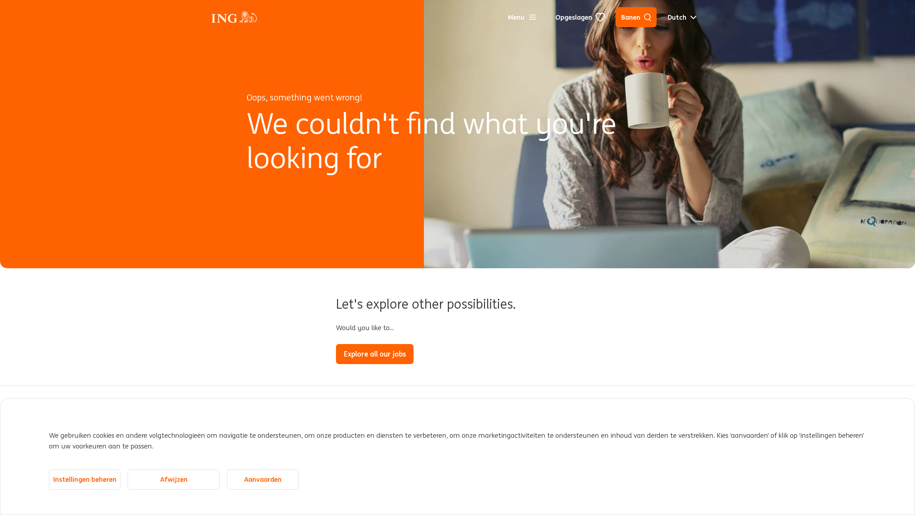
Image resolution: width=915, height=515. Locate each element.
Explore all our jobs (374, 353)
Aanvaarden (263, 479)
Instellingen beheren (85, 479)
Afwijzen (174, 479)
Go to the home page (459, 353)
